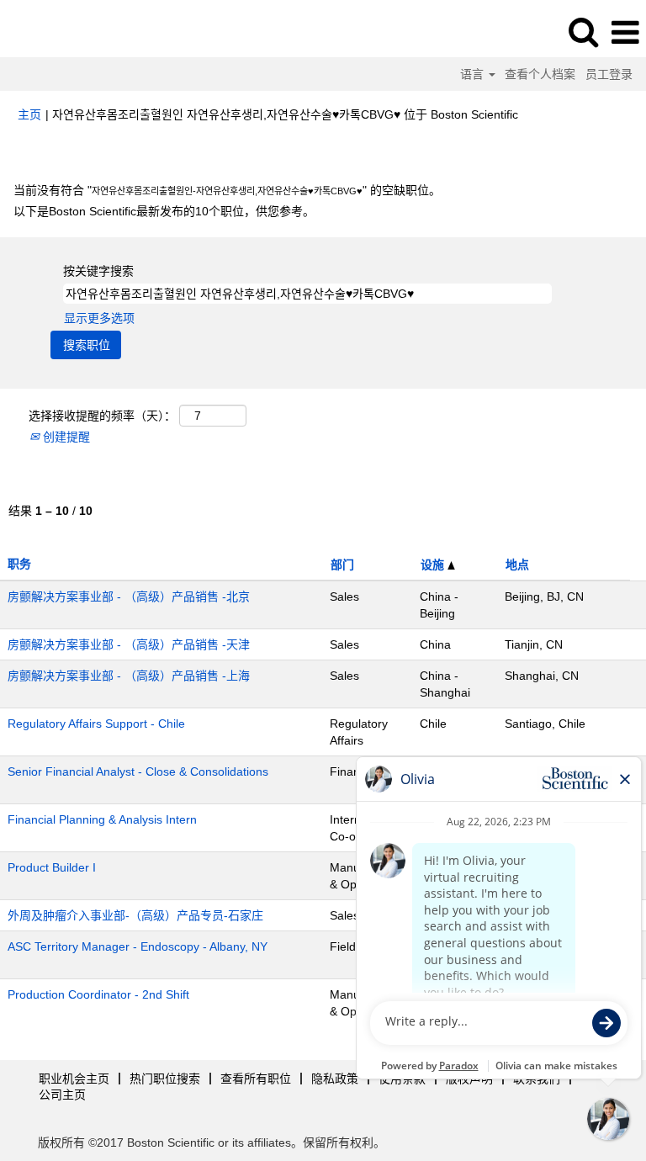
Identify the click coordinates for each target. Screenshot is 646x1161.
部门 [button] (342, 564)
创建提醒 (65, 436)
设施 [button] (434, 564)
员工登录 (609, 74)
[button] (625, 32)
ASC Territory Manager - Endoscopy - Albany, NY (137, 946)
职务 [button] (19, 563)
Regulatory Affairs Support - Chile (96, 723)
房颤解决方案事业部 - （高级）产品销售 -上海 (129, 675)
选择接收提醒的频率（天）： (102, 415)
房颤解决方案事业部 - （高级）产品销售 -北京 (129, 596)
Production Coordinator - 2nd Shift (98, 994)
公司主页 (62, 1094)
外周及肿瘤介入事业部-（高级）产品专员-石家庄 (135, 915)
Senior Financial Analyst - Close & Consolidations (138, 771)
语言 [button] (473, 74)
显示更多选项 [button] (99, 318)
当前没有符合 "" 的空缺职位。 (227, 190)
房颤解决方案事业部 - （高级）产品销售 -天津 (129, 644)
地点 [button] (517, 564)
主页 (29, 114)
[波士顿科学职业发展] (59, 32)
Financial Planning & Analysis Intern (102, 819)
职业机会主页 (74, 1078)
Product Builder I (52, 867)
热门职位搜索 (165, 1078)
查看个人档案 (540, 74)
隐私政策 (334, 1078)
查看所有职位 (255, 1078)
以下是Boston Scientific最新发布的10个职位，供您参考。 (164, 211)
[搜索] (583, 31)
